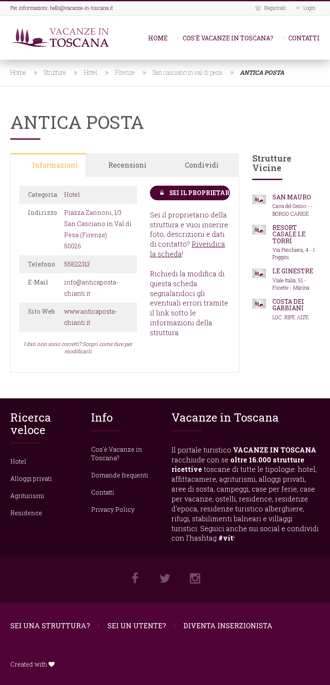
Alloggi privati (31, 478)
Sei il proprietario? (199, 193)
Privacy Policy (112, 509)
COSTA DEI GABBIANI (288, 304)
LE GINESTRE (292, 271)
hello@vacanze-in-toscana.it (81, 7)
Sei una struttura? (50, 625)
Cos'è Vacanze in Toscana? (228, 38)
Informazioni (55, 164)
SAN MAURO (291, 197)
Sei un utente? (136, 625)
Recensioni (127, 164)
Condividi (202, 164)
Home (158, 38)
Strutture (55, 72)
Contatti (304, 38)
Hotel (91, 72)
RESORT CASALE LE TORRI (289, 234)
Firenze (125, 72)
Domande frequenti (119, 475)
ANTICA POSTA (262, 72)
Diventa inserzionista (227, 625)
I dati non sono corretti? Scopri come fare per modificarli (78, 347)
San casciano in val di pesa (187, 72)
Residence (26, 513)
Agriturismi (27, 496)
